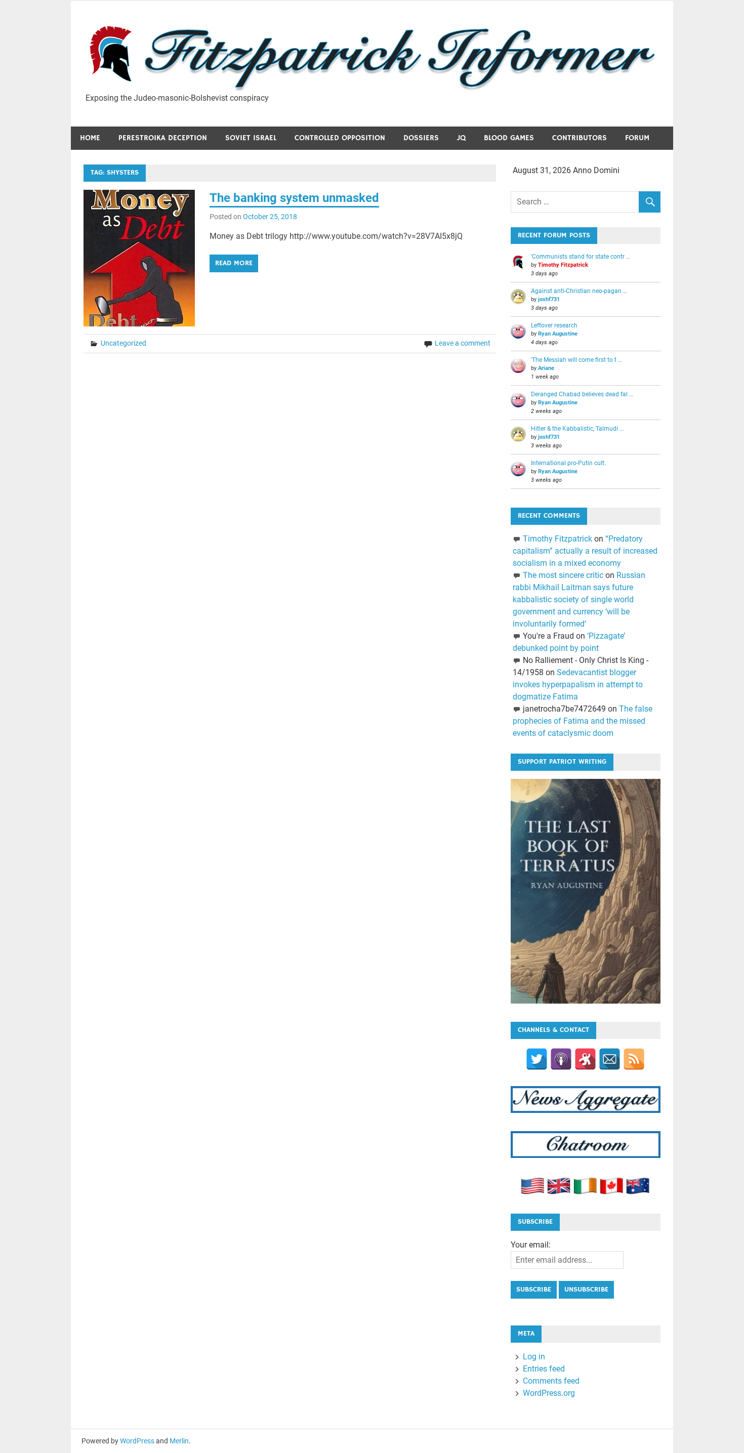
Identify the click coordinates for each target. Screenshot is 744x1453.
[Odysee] (585, 1059)
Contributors (579, 138)
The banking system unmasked (294, 198)
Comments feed (551, 1381)
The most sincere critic (563, 575)
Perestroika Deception (162, 138)
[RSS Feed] (634, 1059)
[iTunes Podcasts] (561, 1059)
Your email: (531, 1245)
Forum (637, 138)
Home (90, 138)
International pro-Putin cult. (568, 463)
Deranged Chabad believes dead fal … (582, 394)
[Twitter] (537, 1059)
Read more (234, 263)
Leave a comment (462, 343)
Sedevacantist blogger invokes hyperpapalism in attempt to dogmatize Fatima (578, 684)
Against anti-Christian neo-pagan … (579, 291)
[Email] (610, 1059)
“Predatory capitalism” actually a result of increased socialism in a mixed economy (585, 551)
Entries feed (544, 1369)
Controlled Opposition (340, 138)
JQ (461, 138)
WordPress (137, 1441)
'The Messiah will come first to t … (576, 359)
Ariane (546, 368)
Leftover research (554, 325)
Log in (534, 1356)
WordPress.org (549, 1393)
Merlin (179, 1441)
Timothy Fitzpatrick (563, 265)
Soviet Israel (250, 138)
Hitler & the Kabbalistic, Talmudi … (577, 428)
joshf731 (549, 299)
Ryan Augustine (557, 333)
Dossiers (421, 138)
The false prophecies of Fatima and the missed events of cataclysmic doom (582, 721)
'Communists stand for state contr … (580, 256)
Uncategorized (123, 343)
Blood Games (509, 138)
